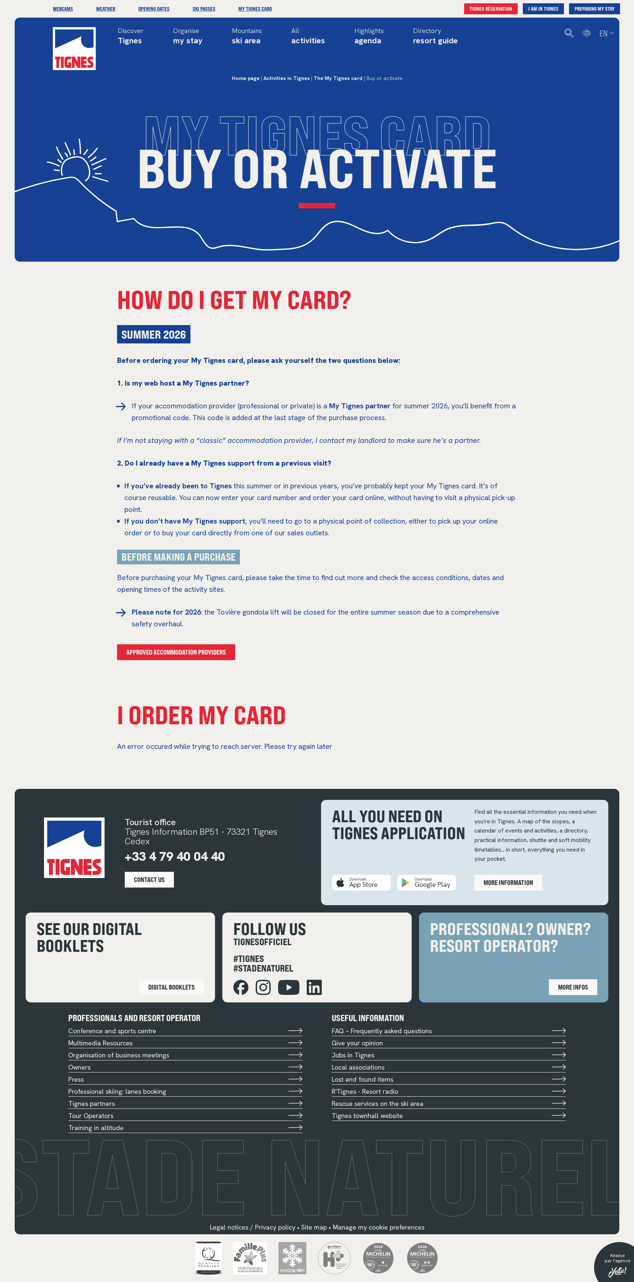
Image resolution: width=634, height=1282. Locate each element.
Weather (105, 9)
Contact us (149, 879)
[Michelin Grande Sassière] (422, 1257)
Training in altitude (96, 1127)
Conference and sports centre (112, 1031)
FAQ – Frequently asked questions (382, 1031)
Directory (435, 36)
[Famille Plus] (250, 1257)
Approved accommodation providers (176, 652)
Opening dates (154, 9)
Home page (245, 78)
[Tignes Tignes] (74, 48)
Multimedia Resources (100, 1043)
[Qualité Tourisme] (208, 1257)
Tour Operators (90, 1115)
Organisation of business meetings (118, 1055)
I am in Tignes (543, 9)
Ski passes (204, 9)
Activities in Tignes (286, 78)
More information (508, 882)
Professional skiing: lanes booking (117, 1091)
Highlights (369, 36)
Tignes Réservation (491, 9)
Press (76, 1079)
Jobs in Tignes (353, 1055)
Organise (188, 36)
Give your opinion (357, 1043)
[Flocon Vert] (292, 1257)
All (308, 36)
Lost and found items (362, 1079)
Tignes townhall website (367, 1115)
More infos (573, 987)
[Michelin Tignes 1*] (378, 1257)
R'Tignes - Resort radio (365, 1091)
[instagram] (263, 987)
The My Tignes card (338, 78)
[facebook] (240, 987)
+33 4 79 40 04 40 (175, 856)
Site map (314, 1227)
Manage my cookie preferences (379, 1227)
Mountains (247, 36)
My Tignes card (255, 9)
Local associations (358, 1067)
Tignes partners (91, 1103)
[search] (569, 33)
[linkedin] (314, 987)
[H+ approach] (334, 1257)
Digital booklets (171, 987)
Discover (131, 36)
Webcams (63, 9)
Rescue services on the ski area (377, 1103)
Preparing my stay (595, 9)
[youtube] (288, 987)
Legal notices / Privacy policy (252, 1227)
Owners (79, 1067)
